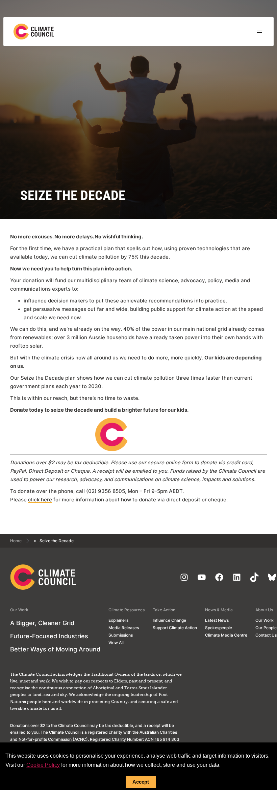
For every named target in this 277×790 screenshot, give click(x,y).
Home (16, 540)
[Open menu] (259, 31)
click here (40, 500)
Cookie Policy (43, 765)
